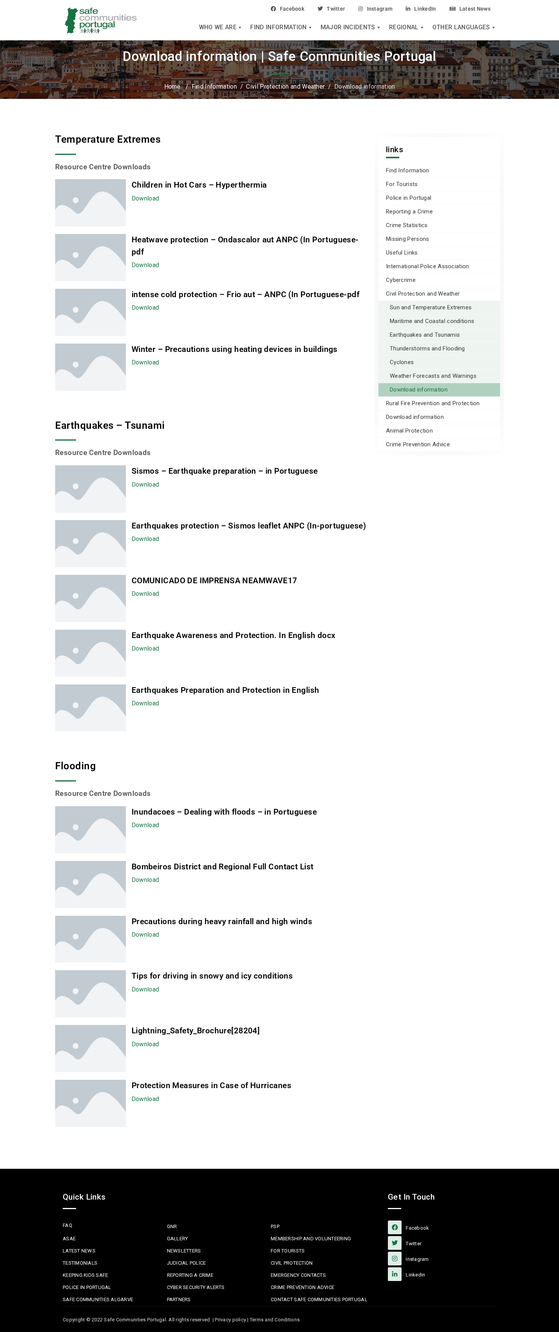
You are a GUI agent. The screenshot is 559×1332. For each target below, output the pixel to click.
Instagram (379, 9)
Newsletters (184, 1251)
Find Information (278, 27)
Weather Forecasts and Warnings (433, 375)
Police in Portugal (408, 197)
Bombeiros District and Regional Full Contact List (223, 866)
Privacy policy (230, 1319)
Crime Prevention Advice (418, 444)
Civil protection (292, 1263)
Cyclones (402, 362)
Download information (419, 389)
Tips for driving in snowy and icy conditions (212, 975)
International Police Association (427, 266)
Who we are (218, 27)
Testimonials (80, 1263)
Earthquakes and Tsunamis (425, 334)
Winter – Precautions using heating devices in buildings (235, 349)
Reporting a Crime (409, 211)
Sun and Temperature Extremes (431, 307)
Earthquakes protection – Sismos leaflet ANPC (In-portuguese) (249, 525)
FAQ (67, 1225)
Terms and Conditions (275, 1319)
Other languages (461, 27)
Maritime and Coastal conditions (432, 321)
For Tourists (402, 184)
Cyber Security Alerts (195, 1287)
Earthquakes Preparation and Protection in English (225, 690)
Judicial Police (186, 1263)
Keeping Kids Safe (85, 1275)
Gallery (177, 1238)
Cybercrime (401, 280)
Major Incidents (348, 27)
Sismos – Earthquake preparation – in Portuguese (225, 471)
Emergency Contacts (298, 1275)
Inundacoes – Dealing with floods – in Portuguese (224, 811)
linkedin (415, 1275)
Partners (179, 1299)
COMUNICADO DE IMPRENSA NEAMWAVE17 (214, 580)
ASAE (69, 1238)
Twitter (336, 9)
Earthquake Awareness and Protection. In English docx (234, 635)
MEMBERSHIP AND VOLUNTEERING (311, 1238)
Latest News (475, 9)
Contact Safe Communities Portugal (319, 1299)
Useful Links (402, 252)
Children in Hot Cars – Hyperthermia (199, 184)
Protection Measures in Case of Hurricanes (211, 1085)
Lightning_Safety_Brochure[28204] (196, 1030)
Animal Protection (409, 430)
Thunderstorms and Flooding (427, 348)
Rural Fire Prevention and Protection (433, 403)
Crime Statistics (407, 225)
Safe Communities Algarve (98, 1299)
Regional (404, 27)
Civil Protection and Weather (423, 293)
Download (145, 198)
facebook (417, 1228)
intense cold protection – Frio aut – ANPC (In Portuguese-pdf (245, 294)
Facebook (292, 9)
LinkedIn (425, 9)
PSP (275, 1226)
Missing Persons (407, 239)
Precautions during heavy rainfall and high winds (222, 921)
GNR (172, 1226)
